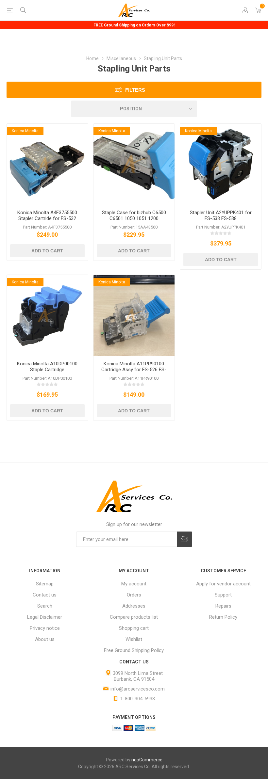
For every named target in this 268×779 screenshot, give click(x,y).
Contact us (45, 595)
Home (92, 58)
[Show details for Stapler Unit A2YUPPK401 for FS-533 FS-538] (220, 164)
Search (44, 606)
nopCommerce (146, 759)
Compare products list (134, 617)
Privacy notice (45, 628)
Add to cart (47, 250)
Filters (135, 90)
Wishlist (134, 639)
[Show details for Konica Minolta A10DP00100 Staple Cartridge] (47, 315)
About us (45, 639)
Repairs (223, 606)
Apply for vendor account (223, 584)
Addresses (133, 606)
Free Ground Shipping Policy (134, 650)
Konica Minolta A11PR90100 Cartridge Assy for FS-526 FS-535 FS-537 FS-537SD (133, 369)
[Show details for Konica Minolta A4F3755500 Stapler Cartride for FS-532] (47, 164)
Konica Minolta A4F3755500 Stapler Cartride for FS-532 (47, 215)
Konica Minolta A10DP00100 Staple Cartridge (47, 367)
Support (223, 595)
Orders (134, 595)
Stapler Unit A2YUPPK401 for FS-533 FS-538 (221, 215)
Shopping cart (134, 628)
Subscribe (184, 539)
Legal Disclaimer (44, 617)
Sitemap (45, 584)
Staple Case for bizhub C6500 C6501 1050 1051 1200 (134, 215)
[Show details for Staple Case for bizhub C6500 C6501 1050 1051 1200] (134, 164)
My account (133, 584)
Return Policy (223, 617)
